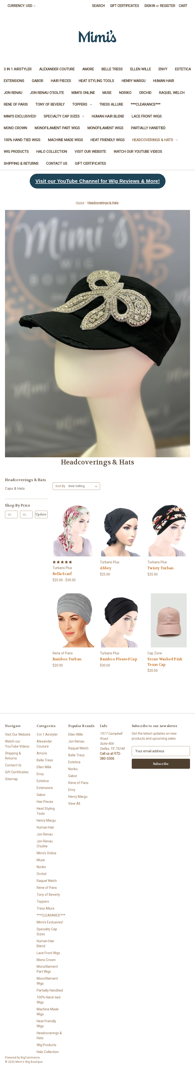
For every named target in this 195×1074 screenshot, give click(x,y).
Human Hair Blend (108, 116)
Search (98, 6)
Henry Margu (134, 81)
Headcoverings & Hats (152, 140)
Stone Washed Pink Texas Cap (164, 662)
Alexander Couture (57, 69)
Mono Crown (15, 128)
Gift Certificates (124, 6)
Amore (88, 69)
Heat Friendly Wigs (108, 140)
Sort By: (60, 486)
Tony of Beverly (50, 104)
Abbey (105, 568)
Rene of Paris (16, 104)
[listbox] (84, 486)
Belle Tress (112, 69)
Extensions (14, 81)
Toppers (79, 104)
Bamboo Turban (67, 659)
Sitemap (11, 779)
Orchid (145, 93)
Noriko (125, 93)
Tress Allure (111, 104)
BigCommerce (30, 1057)
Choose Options (74, 538)
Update (41, 514)
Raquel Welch (172, 93)
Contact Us (56, 163)
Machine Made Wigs (65, 140)
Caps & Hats (15, 488)
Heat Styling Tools (96, 81)
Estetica (183, 69)
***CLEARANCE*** (146, 104)
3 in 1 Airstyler (18, 69)
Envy (163, 69)
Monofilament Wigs (105, 128)
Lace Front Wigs (147, 116)
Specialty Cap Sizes (62, 116)
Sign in (149, 6)
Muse (107, 93)
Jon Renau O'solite (47, 93)
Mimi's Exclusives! (20, 116)
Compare (72, 530)
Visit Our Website (90, 151)
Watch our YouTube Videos (138, 151)
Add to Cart (168, 629)
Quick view (70, 521)
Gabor (37, 81)
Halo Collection (51, 151)
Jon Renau (13, 93)
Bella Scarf (62, 573)
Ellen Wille (140, 69)
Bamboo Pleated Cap (118, 659)
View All (74, 803)
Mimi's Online (83, 93)
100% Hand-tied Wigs (22, 140)
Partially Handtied (148, 128)
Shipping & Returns (21, 163)
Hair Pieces (61, 81)
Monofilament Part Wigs (57, 128)
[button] (98, 181)
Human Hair (163, 81)
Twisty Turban (160, 568)
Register (167, 6)
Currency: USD (20, 6)
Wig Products (16, 151)
